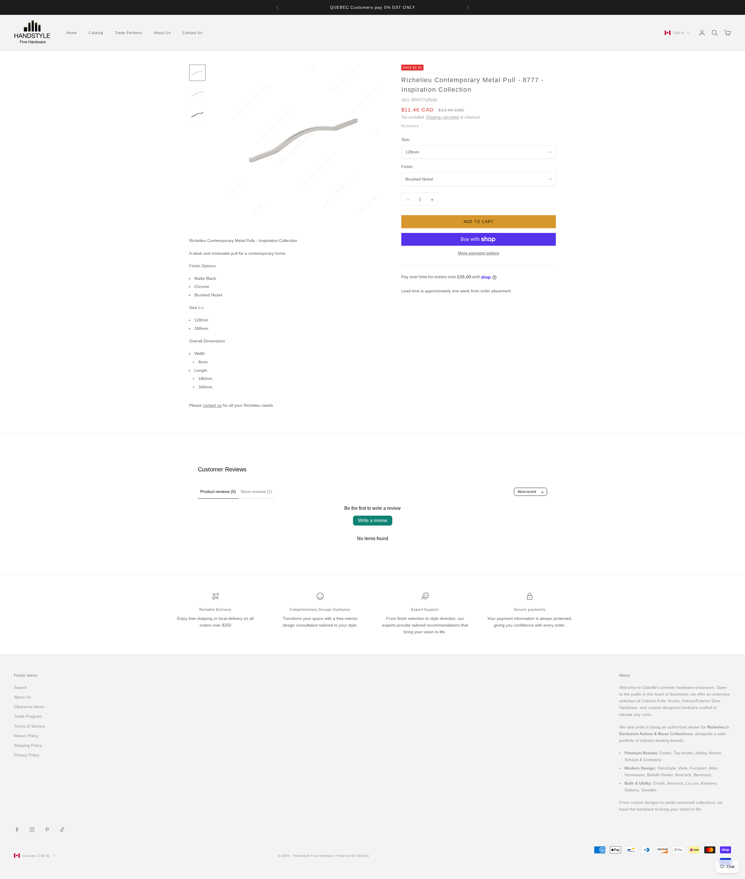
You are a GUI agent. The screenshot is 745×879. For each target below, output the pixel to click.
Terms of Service (29, 726)
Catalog (96, 33)
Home (71, 33)
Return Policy (26, 735)
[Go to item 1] (197, 73)
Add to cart (479, 222)
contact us (212, 405)
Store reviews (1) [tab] (256, 491)
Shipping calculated (442, 117)
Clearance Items (29, 706)
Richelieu (410, 126)
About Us (162, 33)
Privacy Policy (26, 755)
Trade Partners (128, 33)
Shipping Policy (28, 745)
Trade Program (28, 716)
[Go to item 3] (197, 115)
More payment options (478, 253)
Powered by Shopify (352, 855)
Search (20, 687)
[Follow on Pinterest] (47, 829)
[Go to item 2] (197, 94)
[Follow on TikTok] (62, 829)
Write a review (372, 520)
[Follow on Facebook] (17, 829)
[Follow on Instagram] (32, 829)
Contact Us (192, 33)
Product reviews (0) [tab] (218, 491)
